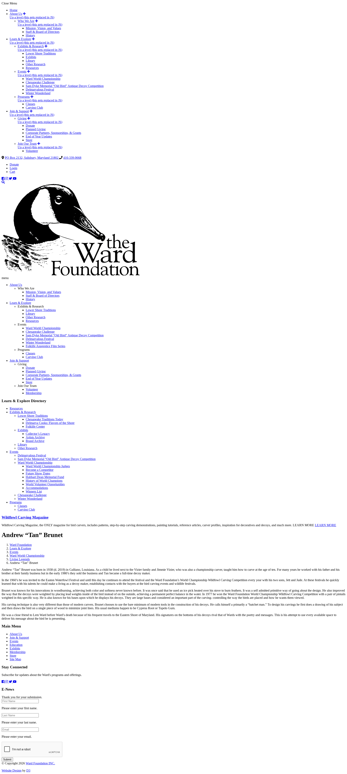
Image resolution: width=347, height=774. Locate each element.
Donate (30, 125)
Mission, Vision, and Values (43, 28)
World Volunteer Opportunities (45, 484)
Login (13, 168)
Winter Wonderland (38, 93)
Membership (34, 393)
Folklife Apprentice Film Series (45, 346)
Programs (24, 96)
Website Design (11, 770)
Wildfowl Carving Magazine (25, 517)
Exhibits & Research (31, 46)
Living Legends (20, 559)
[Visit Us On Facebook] (3, 178)
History (30, 35)
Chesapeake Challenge (40, 82)
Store (29, 140)
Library (30, 60)
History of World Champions (44, 480)
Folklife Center (35, 426)
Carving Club (34, 107)
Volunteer (32, 151)
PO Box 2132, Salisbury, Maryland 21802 (32, 157)
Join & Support (19, 111)
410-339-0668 (72, 157)
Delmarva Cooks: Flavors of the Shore (50, 423)
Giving (22, 118)
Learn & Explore (20, 39)
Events (22, 71)
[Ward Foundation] (71, 274)
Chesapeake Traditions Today (44, 419)
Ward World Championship (43, 78)
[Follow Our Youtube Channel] (14, 178)
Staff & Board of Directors (42, 31)
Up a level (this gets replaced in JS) (32, 17)
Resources (32, 68)
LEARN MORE (325, 525)
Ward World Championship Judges (48, 466)
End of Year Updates (39, 136)
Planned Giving (36, 129)
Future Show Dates (38, 473)
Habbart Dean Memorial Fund (45, 477)
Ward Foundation (21, 544)
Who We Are (26, 21)
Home (13, 10)
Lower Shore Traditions (41, 53)
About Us (16, 13)
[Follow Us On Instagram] (7, 178)
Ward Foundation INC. (40, 763)
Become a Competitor (39, 469)
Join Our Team (27, 143)
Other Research (35, 64)
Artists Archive (35, 437)
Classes (30, 104)
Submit (7, 759)
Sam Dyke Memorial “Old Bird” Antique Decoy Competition (65, 86)
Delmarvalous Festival (40, 89)
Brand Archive (35, 441)
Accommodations (37, 488)
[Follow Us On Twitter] (11, 178)
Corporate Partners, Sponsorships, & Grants (53, 133)
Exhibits (31, 57)
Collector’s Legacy (38, 433)
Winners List (34, 491)
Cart (12, 171)
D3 (28, 770)
